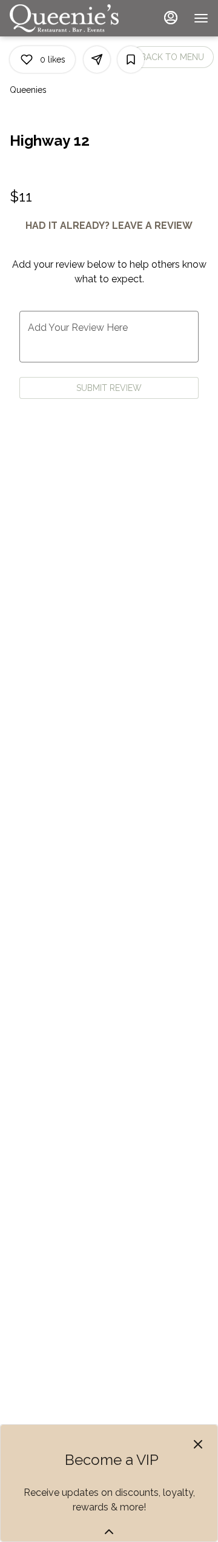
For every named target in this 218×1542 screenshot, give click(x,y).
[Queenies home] (64, 18)
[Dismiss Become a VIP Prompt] (198, 1444)
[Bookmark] (130, 59)
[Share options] (97, 59)
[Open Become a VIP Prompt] (109, 1531)
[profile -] (171, 17)
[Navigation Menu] (201, 18)
